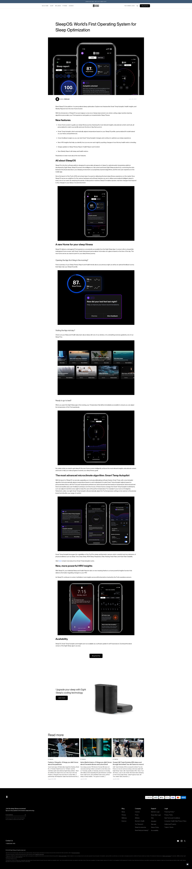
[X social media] (185, 841)
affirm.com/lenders (63, 855)
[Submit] (25, 815)
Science (71, 5)
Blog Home (45, 5)
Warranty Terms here (40, 854)
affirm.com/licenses (167, 855)
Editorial (66, 99)
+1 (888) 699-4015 (10, 843)
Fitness (65, 5)
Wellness (58, 5)
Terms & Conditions (76, 852)
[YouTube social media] (178, 841)
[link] (96, 5)
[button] (129, 6)
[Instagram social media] (181, 841)
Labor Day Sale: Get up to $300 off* (96, 1)
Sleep (51, 5)
